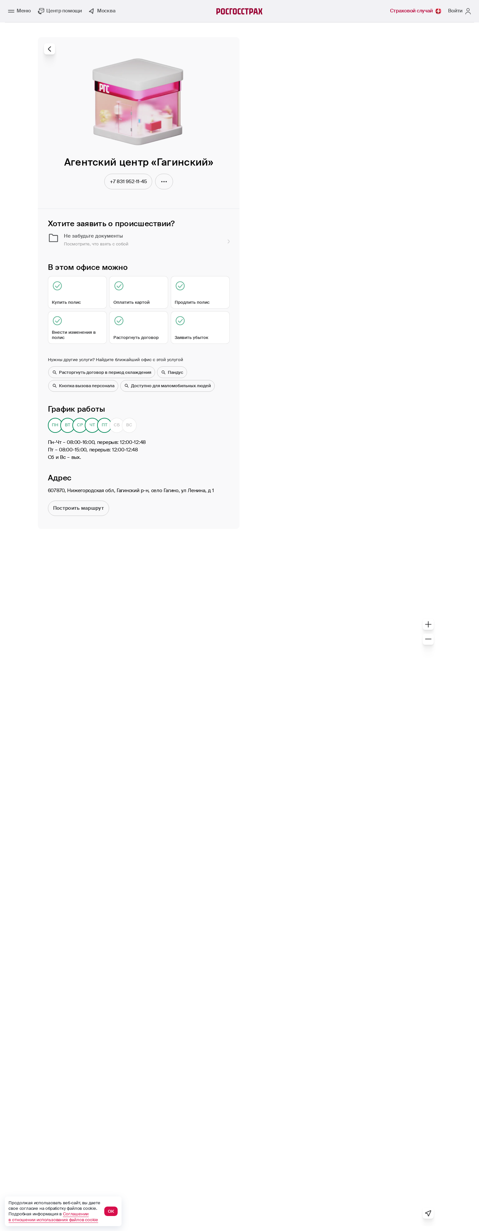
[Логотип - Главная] (239, 11)
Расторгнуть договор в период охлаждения (105, 372)
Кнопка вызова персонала (86, 385)
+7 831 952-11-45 (128, 181)
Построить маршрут (78, 508)
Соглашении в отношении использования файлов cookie (53, 1216)
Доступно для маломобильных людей (171, 385)
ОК (111, 1211)
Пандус (175, 372)
